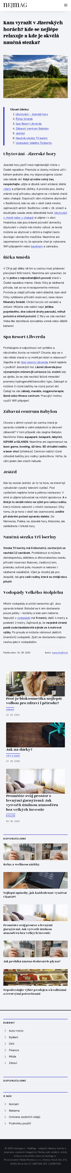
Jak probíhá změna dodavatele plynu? (31, 961)
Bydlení (10, 816)
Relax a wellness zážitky (21, 864)
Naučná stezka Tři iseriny (32, 138)
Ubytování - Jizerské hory (32, 114)
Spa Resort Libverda (29, 124)
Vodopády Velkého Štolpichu (34, 143)
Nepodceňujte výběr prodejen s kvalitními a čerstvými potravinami (34, 992)
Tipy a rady (13, 756)
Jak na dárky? (19, 749)
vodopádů (23, 618)
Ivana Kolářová (60, 652)
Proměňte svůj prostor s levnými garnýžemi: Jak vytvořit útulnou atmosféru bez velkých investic (32, 802)
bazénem (37, 246)
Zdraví (10, 709)
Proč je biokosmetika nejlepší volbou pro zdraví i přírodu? (34, 701)
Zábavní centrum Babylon (32, 128)
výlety (7, 189)
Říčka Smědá (24, 119)
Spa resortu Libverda (34, 362)
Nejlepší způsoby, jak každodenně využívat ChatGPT (35, 895)
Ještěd (20, 133)
